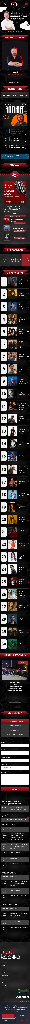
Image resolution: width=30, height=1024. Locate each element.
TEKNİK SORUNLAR (15, 726)
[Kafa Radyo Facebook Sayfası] (17, 997)
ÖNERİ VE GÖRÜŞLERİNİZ (15, 721)
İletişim (4, 972)
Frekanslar (5, 969)
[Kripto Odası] (25, 141)
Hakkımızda (5, 975)
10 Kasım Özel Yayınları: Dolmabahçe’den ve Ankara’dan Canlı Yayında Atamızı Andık (15, 686)
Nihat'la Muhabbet (17, 228)
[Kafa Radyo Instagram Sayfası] (20, 997)
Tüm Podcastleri (20, 223)
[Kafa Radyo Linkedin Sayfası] (25, 997)
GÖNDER (15, 789)
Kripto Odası (15, 236)
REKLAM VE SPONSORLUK (15, 735)
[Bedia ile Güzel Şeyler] (25, 148)
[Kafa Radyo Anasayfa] (15, 4)
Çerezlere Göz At (22, 1020)
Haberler (4, 979)
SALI (14, 95)
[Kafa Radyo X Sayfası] (23, 997)
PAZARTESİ (6, 95)
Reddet (22, 1015)
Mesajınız (4, 772)
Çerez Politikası (11, 1009)
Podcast (4, 962)
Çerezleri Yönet (8, 1020)
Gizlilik (3, 982)
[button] (8, 32)
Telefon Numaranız (6, 765)
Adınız (3, 742)
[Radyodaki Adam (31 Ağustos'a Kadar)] (25, 134)
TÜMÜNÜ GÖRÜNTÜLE (15, 82)
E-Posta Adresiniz (6, 757)
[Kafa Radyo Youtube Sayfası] (28, 997)
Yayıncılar (4, 965)
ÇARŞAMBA (23, 95)
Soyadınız (4, 750)
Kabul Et (8, 1015)
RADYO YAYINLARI (15, 730)
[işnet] (15, 156)
